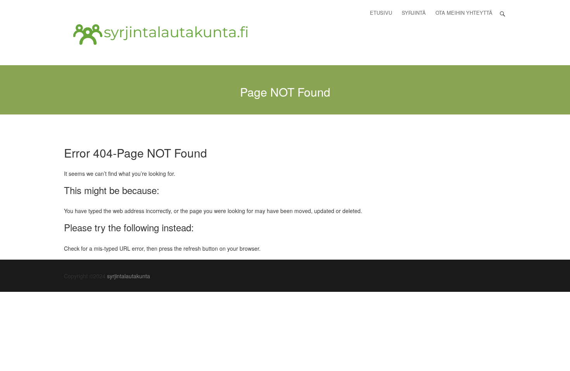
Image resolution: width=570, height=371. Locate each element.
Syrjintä (414, 12)
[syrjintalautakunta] (161, 34)
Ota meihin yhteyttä (463, 12)
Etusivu (381, 12)
